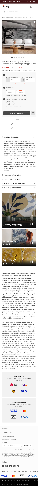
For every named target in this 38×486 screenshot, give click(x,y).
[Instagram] (14, 466)
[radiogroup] (19, 92)
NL (20, 480)
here (21, 457)
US (2, 480)
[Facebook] (3, 466)
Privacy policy (13, 471)
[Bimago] (7, 7)
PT (23, 480)
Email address (5, 442)
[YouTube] (6, 466)
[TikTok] (18, 466)
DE (14, 480)
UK (8, 480)
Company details (29, 471)
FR (11, 480)
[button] (8, 103)
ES (26, 480)
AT (32, 480)
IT (17, 480)
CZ (35, 480)
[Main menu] (35, 6)
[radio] (10, 92)
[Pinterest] (10, 466)
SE (29, 480)
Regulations (5, 471)
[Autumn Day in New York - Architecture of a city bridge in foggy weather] (33, 113)
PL (5, 480)
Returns (20, 471)
